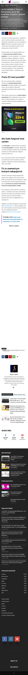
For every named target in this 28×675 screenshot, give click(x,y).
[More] (17, 33)
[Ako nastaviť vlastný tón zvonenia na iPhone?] (5, 494)
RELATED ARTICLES (7, 394)
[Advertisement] (14, 286)
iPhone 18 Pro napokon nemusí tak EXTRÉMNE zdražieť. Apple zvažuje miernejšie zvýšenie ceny (14, 555)
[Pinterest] (10, 33)
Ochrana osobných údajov (8, 615)
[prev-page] (3, 426)
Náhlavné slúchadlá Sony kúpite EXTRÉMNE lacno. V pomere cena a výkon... (18, 466)
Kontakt (4, 608)
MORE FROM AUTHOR (19, 394)
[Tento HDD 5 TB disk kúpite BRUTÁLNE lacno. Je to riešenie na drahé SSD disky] (5, 400)
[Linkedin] (14, 387)
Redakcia (4, 610)
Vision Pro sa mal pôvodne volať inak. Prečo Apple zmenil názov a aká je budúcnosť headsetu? (14, 561)
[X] (6, 33)
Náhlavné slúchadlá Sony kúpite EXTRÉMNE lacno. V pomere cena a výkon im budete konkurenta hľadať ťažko (17, 409)
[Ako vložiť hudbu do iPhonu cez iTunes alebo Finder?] (5, 486)
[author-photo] (14, 372)
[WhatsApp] (13, 33)
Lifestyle (7, 5)
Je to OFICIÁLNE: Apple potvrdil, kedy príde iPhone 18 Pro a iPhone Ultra (14, 541)
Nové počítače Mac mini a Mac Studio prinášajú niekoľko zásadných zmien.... (18, 473)
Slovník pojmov (5, 601)
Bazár (3, 603)
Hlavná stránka (5, 599)
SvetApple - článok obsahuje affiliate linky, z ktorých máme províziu (14, 350)
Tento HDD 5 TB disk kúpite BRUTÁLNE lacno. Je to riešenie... (17, 458)
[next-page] (5, 426)
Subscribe (22, 434)
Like (6, 434)
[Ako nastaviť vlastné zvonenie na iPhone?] (5, 501)
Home (2, 5)
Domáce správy (13, 5)
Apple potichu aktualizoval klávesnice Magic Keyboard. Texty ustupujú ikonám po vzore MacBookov (12, 533)
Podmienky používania (7, 613)
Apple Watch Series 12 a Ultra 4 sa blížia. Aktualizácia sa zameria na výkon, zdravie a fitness (12, 548)
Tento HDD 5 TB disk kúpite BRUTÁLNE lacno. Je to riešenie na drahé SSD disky (18, 400)
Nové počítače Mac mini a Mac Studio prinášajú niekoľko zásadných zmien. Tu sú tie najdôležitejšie (14, 526)
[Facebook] (3, 33)
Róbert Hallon (5, 28)
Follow (14, 434)
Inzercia (3, 606)
